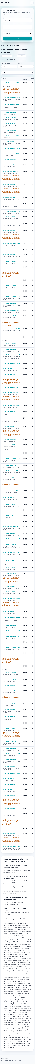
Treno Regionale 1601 (8, 703)
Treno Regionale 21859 (9, 217)
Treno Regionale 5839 (8, 411)
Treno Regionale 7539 (8, 709)
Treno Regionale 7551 (8, 426)
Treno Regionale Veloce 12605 (11, 647)
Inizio (27, 3)
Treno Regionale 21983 (9, 159)
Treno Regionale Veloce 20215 (11, 552)
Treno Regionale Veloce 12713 (11, 296)
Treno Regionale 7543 (8, 368)
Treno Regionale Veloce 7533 (10, 387)
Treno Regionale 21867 (9, 673)
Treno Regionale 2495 (8, 223)
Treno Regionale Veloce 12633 (11, 631)
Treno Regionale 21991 (8, 795)
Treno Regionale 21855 (8, 778)
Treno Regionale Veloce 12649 (11, 490)
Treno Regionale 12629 (9, 203)
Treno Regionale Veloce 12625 (11, 153)
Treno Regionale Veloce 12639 (11, 112)
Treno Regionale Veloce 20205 (11, 303)
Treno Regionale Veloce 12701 (11, 267)
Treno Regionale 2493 (8, 515)
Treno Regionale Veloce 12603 (11, 363)
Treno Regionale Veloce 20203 (11, 349)
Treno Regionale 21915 (8, 230)
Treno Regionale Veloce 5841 (10, 625)
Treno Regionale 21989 (9, 679)
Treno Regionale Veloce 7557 (10, 310)
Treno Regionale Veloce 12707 (11, 723)
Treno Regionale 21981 (8, 592)
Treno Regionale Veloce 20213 (11, 617)
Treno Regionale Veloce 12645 (11, 636)
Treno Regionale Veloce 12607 (11, 539)
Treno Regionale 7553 (8, 374)
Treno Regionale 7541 (8, 828)
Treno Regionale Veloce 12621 (11, 285)
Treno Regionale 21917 (8, 504)
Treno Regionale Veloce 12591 (11, 748)
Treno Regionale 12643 (9, 544)
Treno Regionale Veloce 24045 (11, 83)
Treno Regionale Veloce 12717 (11, 171)
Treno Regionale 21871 (8, 497)
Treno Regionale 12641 (8, 444)
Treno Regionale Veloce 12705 (11, 97)
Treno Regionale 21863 (9, 642)
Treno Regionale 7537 (8, 291)
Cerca (17, 38)
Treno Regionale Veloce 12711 (10, 521)
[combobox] (17, 20)
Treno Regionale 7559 (8, 808)
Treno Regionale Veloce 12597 (11, 754)
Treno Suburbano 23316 (9, 337)
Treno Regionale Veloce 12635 (11, 392)
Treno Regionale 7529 (8, 184)
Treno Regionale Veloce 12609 (11, 453)
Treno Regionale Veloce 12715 (11, 211)
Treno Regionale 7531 (8, 789)
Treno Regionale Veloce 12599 (11, 773)
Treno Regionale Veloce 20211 (11, 328)
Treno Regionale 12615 (8, 685)
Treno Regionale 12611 (8, 568)
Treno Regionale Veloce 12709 (11, 148)
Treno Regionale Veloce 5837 (10, 136)
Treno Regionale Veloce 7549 (10, 526)
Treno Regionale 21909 (9, 118)
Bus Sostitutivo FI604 (8, 123)
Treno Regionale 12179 (8, 653)
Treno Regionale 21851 (8, 164)
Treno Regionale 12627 (9, 141)
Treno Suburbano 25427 (9, 197)
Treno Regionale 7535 (8, 586)
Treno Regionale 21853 (8, 766)
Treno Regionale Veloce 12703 (11, 405)
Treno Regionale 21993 (9, 439)
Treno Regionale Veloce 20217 (11, 846)
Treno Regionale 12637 (9, 728)
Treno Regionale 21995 (9, 510)
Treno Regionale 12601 (8, 611)
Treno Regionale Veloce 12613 (11, 458)
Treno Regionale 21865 (9, 249)
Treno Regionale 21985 (9, 254)
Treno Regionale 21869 (9, 344)
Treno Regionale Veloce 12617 (11, 130)
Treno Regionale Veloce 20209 (11, 418)
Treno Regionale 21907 (9, 316)
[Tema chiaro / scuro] (32, 3)
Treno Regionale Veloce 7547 (10, 471)
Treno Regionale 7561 (8, 561)
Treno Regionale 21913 (8, 833)
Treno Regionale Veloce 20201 (11, 759)
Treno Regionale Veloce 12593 (11, 598)
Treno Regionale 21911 (8, 666)
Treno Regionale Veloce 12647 (11, 355)
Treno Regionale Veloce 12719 (11, 280)
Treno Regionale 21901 (8, 784)
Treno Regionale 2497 (8, 813)
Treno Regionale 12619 (8, 533)
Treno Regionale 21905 (9, 465)
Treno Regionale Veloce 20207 (11, 104)
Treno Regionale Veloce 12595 (11, 243)
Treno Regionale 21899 (9, 573)
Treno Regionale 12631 (8, 477)
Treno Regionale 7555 (8, 690)
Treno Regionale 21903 (9, 741)
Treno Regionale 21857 (9, 716)
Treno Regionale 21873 (9, 261)
